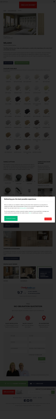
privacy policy (23, 208)
